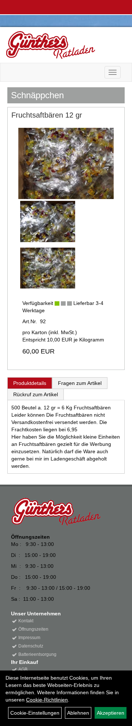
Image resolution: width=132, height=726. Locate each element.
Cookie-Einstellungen (34, 713)
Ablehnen (78, 713)
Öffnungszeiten (33, 629)
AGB (22, 669)
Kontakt (25, 620)
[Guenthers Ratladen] (63, 45)
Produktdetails (29, 383)
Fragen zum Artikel (80, 383)
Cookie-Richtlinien (47, 700)
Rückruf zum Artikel (35, 394)
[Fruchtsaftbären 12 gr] (66, 163)
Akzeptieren (110, 713)
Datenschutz (30, 646)
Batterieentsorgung (37, 654)
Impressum (29, 637)
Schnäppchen (37, 95)
